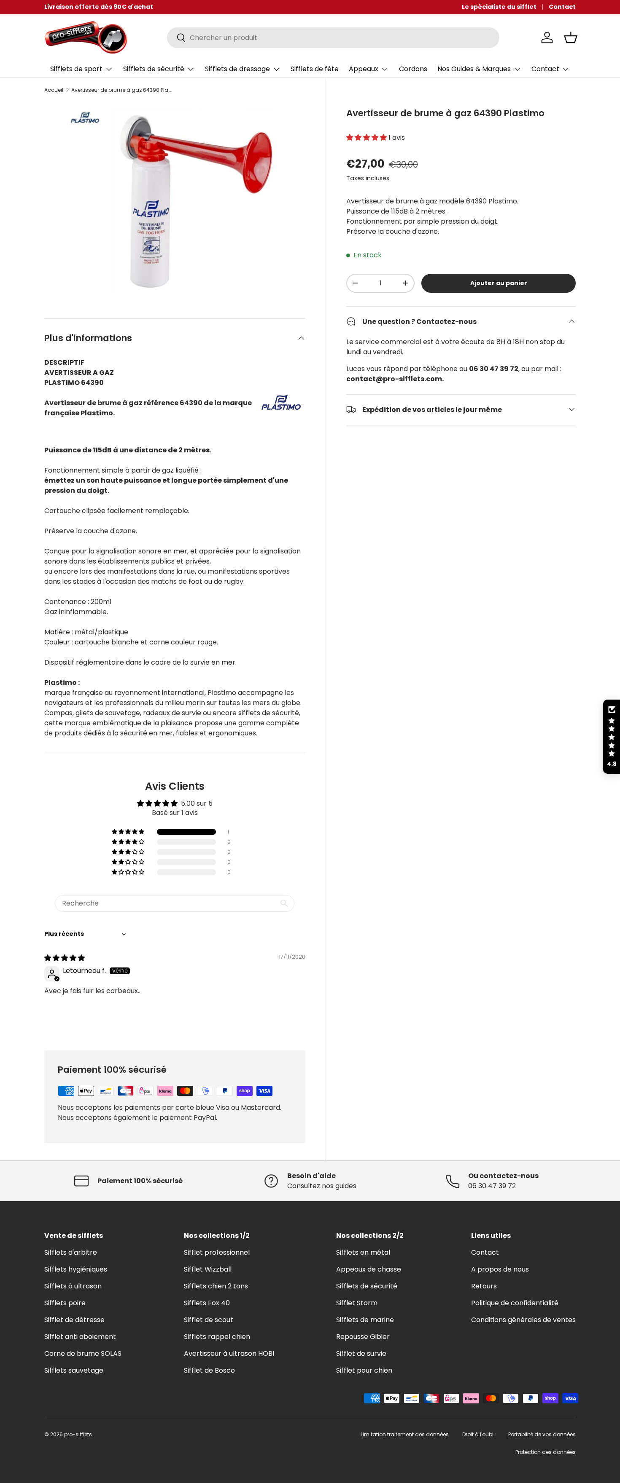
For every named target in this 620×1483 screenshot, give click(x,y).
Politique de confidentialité (514, 1303)
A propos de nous (500, 1269)
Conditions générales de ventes (523, 1320)
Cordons (413, 69)
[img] (64, 958)
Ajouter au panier (498, 283)
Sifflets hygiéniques (75, 1269)
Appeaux (363, 69)
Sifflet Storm (356, 1303)
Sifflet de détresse (74, 1320)
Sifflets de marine (365, 1320)
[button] (570, 37)
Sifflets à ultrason (73, 1286)
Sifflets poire (65, 1303)
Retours (484, 1286)
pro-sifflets (78, 1434)
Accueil (53, 90)
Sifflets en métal (363, 1252)
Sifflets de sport (76, 69)
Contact (562, 7)
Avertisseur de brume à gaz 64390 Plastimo (122, 90)
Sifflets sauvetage (73, 1370)
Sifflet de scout (208, 1320)
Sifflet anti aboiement (80, 1336)
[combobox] (333, 37)
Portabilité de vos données (542, 1434)
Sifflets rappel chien (217, 1336)
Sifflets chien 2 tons (216, 1286)
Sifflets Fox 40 (207, 1303)
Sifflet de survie (361, 1353)
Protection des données (545, 1452)
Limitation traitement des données (405, 1434)
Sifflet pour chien (364, 1370)
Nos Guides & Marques (474, 69)
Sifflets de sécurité (153, 69)
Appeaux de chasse (368, 1269)
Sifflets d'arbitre (70, 1252)
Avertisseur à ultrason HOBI (229, 1353)
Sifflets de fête (315, 69)
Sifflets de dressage (237, 69)
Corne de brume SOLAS (82, 1353)
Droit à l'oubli (478, 1434)
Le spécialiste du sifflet (499, 7)
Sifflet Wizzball (208, 1269)
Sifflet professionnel (217, 1252)
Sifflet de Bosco (209, 1370)
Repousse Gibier (363, 1336)
